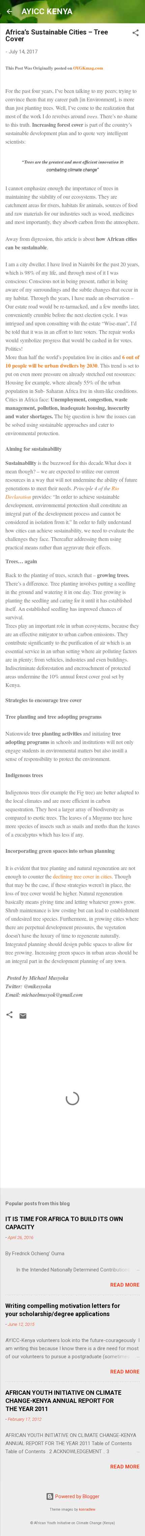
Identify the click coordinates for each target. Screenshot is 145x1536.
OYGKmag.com (88, 68)
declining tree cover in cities (82, 876)
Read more (125, 1285)
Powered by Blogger (76, 1496)
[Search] (136, 51)
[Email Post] (23, 1018)
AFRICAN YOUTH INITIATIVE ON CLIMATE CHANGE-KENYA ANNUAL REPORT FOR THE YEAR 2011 (63, 1400)
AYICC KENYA (47, 11)
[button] (9, 1016)
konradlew (87, 1509)
